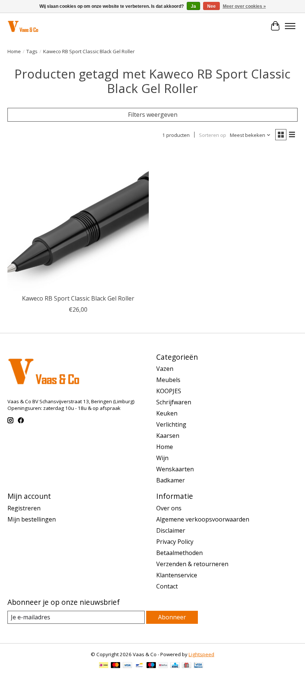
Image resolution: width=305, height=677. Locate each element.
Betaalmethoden (179, 553)
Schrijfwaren (173, 402)
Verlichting (171, 424)
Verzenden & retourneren (192, 564)
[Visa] (127, 666)
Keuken (166, 413)
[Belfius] (163, 666)
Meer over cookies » (244, 6)
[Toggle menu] (290, 26)
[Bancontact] (139, 666)
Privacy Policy (174, 542)
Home (14, 51)
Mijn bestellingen (31, 519)
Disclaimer (170, 530)
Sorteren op (212, 135)
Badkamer (170, 480)
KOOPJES (168, 391)
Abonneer (172, 617)
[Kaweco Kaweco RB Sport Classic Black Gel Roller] (78, 220)
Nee (211, 6)
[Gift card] (186, 666)
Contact (167, 586)
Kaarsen (167, 435)
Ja (193, 6)
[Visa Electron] (198, 666)
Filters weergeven (152, 114)
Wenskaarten (175, 469)
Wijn (162, 458)
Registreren (24, 508)
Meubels (168, 380)
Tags (32, 51)
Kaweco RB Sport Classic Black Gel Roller (78, 298)
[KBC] (175, 666)
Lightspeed (201, 654)
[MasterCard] (116, 666)
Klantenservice (176, 575)
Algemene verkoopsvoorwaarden (202, 519)
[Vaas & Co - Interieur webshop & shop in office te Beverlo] (22, 25)
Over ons (169, 508)
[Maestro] (151, 666)
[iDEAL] (103, 666)
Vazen (164, 369)
